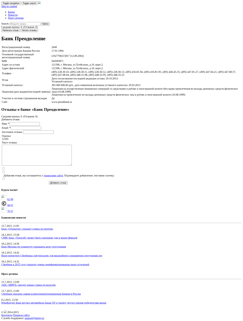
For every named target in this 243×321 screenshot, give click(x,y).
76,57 (10, 211)
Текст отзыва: (9, 142)
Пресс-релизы (16, 18)
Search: (5, 23)
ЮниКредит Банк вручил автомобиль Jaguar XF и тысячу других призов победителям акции (53, 302)
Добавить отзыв (58, 183)
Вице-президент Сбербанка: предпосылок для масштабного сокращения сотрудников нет (51, 255)
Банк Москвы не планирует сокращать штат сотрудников (33, 246)
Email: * (6, 127)
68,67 (10, 205)
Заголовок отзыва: (12, 132)
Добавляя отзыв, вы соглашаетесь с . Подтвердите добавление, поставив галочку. (58, 175)
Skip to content (9, 6)
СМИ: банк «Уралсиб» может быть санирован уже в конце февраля (39, 237)
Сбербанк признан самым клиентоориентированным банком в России (41, 293)
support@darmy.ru (34, 318)
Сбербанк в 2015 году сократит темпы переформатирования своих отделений (45, 264)
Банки (11, 12)
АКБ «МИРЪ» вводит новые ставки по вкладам (28, 285)
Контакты (6, 315)
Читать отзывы (29, 30)
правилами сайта (53, 175)
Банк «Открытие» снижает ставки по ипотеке (27, 228)
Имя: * (5, 123)
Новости (13, 15)
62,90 (10, 199)
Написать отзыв (11, 30)
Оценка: (6, 136)
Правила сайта (21, 315)
